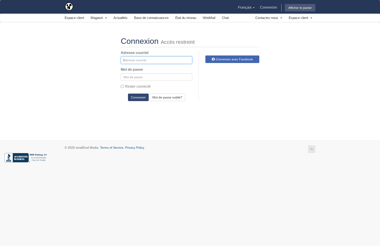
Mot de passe (132, 69)
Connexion (268, 7)
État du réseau (185, 18)
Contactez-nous (267, 18)
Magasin (98, 18)
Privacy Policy (134, 147)
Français (245, 7)
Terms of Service (111, 147)
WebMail (209, 18)
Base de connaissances (151, 18)
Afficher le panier (300, 7)
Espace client (74, 18)
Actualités (120, 18)
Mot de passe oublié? (167, 97)
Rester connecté (138, 86)
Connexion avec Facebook (234, 59)
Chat (225, 18)
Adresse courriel (134, 53)
